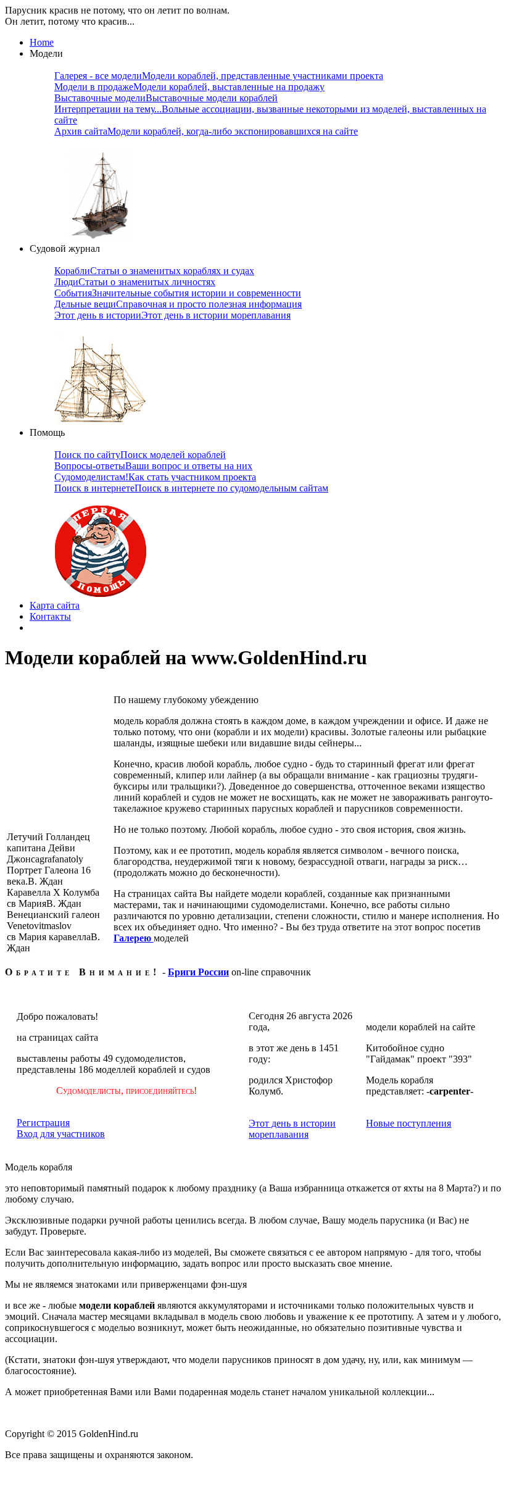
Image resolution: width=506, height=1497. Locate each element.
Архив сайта (206, 131)
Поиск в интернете (191, 488)
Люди (134, 282)
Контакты (50, 616)
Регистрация (43, 1122)
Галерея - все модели (218, 75)
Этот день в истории (172, 315)
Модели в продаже (189, 86)
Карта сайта (55, 605)
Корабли (154, 270)
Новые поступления (408, 1123)
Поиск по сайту (140, 454)
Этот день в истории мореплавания (292, 1129)
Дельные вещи (178, 304)
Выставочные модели (166, 98)
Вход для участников (61, 1133)
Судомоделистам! (155, 477)
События (177, 293)
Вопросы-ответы (153, 466)
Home (42, 42)
